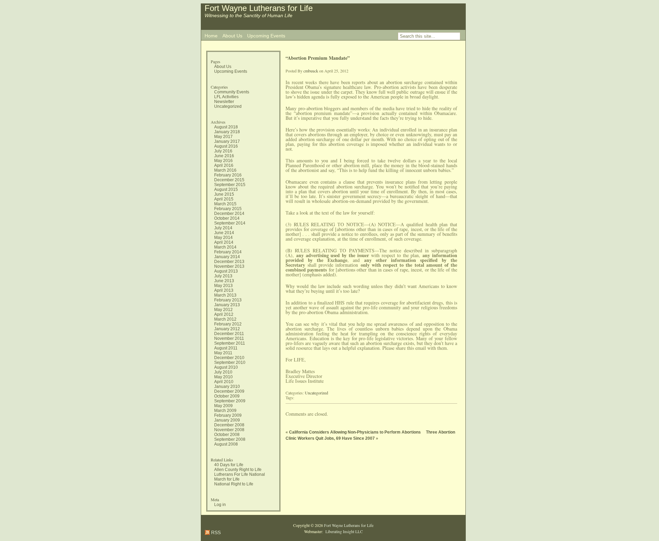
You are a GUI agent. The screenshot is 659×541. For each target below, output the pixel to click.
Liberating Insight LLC (343, 531)
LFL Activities (226, 96)
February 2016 (228, 175)
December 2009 (229, 391)
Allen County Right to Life (238, 469)
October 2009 (227, 396)
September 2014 (229, 223)
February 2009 (228, 415)
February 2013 (228, 300)
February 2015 (228, 208)
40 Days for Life (228, 464)
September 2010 (229, 362)
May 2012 (223, 309)
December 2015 (229, 179)
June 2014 (224, 232)
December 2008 (229, 425)
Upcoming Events (266, 35)
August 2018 (226, 127)
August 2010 (226, 367)
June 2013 (224, 280)
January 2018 (227, 131)
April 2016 (223, 165)
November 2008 (229, 429)
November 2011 (229, 338)
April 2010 (223, 381)
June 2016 (224, 155)
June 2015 (224, 194)
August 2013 (226, 271)
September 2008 (229, 439)
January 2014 (227, 256)
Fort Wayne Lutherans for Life (259, 8)
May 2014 (223, 237)
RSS (215, 532)
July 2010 (223, 372)
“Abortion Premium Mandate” (318, 57)
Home (211, 35)
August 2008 (226, 444)
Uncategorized (228, 106)
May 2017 (223, 136)
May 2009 (223, 405)
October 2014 (227, 218)
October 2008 (227, 434)
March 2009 (225, 410)
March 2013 (225, 295)
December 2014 (229, 213)
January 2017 (227, 141)
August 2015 (226, 189)
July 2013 (223, 276)
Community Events (231, 92)
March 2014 (225, 247)
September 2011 (229, 343)
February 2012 (228, 324)
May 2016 (223, 160)
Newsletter (224, 101)
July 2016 (223, 151)
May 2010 (223, 377)
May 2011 (223, 352)
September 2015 (229, 184)
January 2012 (227, 328)
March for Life (227, 479)
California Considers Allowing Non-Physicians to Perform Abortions (355, 432)
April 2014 (223, 242)
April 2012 (223, 314)
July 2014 (223, 228)
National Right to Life (233, 484)
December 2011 (229, 333)
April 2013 (223, 290)
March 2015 (225, 204)
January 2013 (227, 304)
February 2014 (228, 252)
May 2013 (223, 285)
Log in (220, 504)
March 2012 (225, 319)
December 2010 (229, 357)
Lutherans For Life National (239, 474)
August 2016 (226, 146)
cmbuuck (310, 70)
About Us (232, 35)
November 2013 (229, 266)
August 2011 (226, 348)
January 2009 (227, 420)
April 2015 (223, 199)
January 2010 (227, 386)
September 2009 (229, 401)
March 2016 (225, 170)
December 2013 (229, 261)
